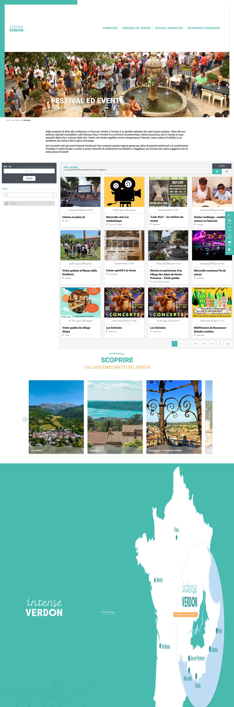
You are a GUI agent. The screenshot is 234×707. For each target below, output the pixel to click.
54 (212, 344)
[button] (110, 28)
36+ (204, 344)
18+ (195, 344)
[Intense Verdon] (14, 28)
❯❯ (227, 344)
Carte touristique (108, 612)
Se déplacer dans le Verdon (186, 615)
